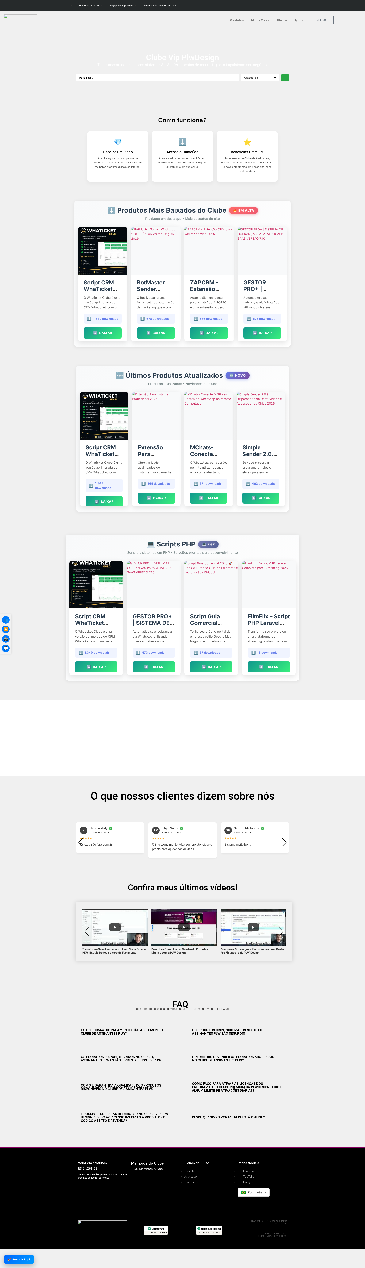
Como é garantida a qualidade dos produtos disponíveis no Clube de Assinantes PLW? (121, 1087)
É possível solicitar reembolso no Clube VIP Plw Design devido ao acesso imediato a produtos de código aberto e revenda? (124, 1117)
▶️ (5, 629)
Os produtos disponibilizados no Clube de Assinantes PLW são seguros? (229, 1031)
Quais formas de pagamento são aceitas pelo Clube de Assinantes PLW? (122, 1031)
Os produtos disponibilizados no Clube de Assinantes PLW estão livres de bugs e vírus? (121, 1058)
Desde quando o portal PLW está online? (228, 1117)
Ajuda (299, 20)
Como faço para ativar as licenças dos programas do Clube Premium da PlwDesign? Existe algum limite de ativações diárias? (237, 1087)
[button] (80, 842)
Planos (282, 20)
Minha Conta (260, 20)
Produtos (237, 20)
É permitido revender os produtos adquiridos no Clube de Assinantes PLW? (233, 1058)
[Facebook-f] (265, 5)
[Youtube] (286, 5)
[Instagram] (275, 5)
